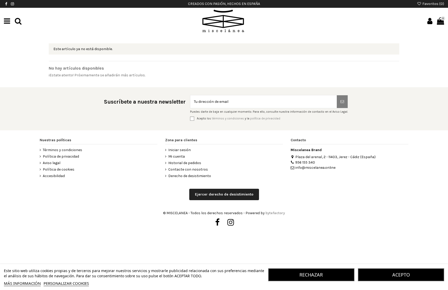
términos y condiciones (228, 118)
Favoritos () (433, 4)
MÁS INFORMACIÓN (22, 283)
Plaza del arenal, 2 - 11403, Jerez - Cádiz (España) (335, 157)
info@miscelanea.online (315, 167)
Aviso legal (51, 163)
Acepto (401, 275)
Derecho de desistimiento (189, 176)
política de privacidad (265, 118)
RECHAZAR (311, 275)
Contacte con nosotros (188, 169)
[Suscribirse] (342, 101)
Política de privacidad (61, 156)
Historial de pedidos (184, 163)
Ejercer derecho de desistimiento (224, 194)
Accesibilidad (54, 176)
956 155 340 (305, 162)
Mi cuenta (176, 156)
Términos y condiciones (62, 150)
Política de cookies (58, 169)
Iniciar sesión (179, 150)
